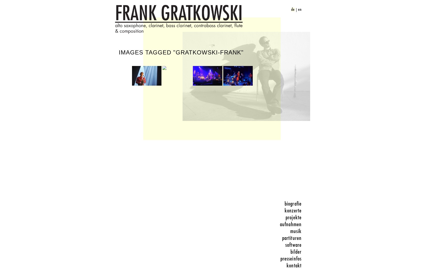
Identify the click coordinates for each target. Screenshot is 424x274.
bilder (296, 252)
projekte (294, 217)
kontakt (294, 265)
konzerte (293, 210)
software (293, 245)
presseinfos (291, 258)
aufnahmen (291, 224)
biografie (293, 204)
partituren (292, 238)
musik (296, 231)
